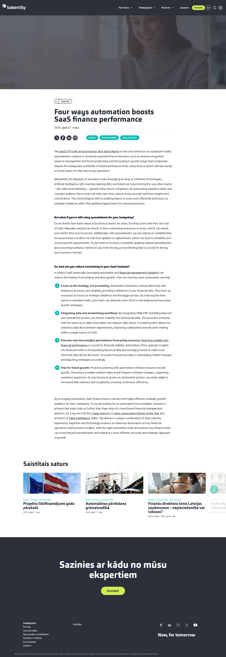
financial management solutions (139, 272)
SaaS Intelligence (79, 418)
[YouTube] (195, 625)
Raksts (92, 137)
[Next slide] (214, 489)
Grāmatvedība (109, 137)
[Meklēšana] (214, 7)
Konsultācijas (29, 642)
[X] (187, 625)
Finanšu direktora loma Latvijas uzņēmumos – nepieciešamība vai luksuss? (176, 508)
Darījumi (27, 645)
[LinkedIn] (170, 625)
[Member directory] (220, 8)
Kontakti (198, 7)
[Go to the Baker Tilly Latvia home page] (14, 7)
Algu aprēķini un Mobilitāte (36, 634)
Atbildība (77, 624)
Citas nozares (130, 137)
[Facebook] (161, 625)
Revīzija (27, 627)
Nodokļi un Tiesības (32, 638)
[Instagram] (178, 625)
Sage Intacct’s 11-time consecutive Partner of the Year (125, 413)
